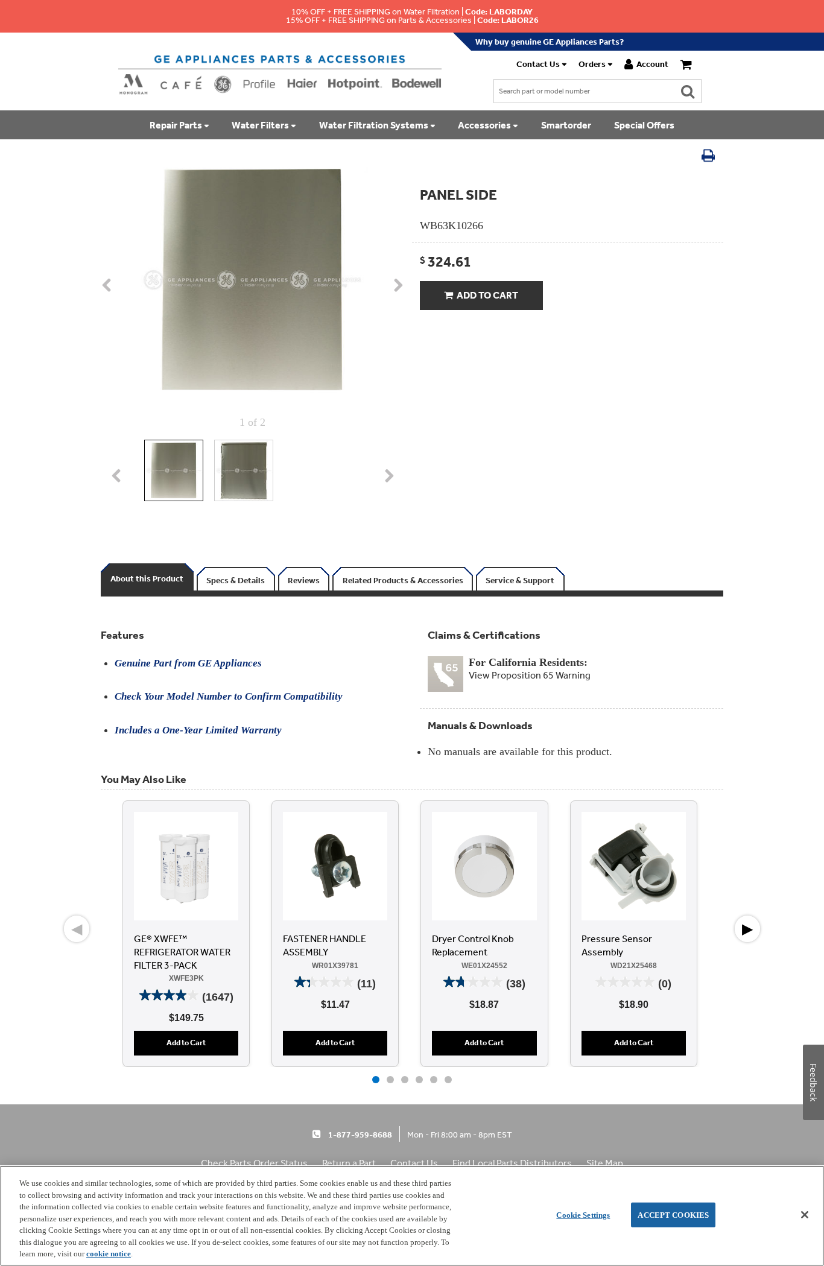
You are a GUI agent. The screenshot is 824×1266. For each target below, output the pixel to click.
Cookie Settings (583, 1214)
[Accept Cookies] (804, 1214)
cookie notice (108, 1253)
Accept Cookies (673, 1214)
